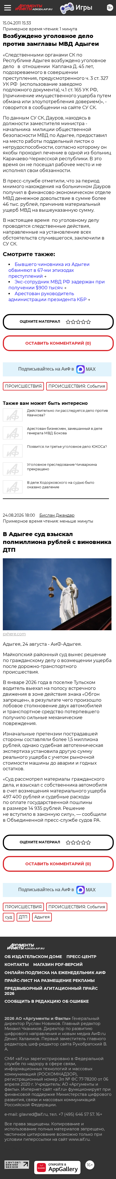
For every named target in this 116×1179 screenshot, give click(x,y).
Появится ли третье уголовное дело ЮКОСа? (67, 446)
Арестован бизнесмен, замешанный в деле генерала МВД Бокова (64, 430)
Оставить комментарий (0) (58, 343)
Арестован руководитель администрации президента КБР (47, 296)
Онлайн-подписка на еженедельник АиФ (55, 972)
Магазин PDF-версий (58, 964)
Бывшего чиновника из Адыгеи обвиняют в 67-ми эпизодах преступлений (49, 270)
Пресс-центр (81, 956)
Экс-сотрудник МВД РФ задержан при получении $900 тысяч (56, 284)
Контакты (17, 964)
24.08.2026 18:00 (19, 515)
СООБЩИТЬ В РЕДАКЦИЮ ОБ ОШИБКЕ (47, 1001)
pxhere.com (14, 633)
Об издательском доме (33, 956)
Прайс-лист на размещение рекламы (50, 980)
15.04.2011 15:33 (17, 23)
